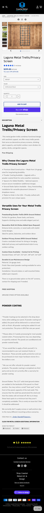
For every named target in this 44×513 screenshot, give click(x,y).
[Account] (37, 7)
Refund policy (7, 505)
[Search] (6, 7)
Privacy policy (16, 505)
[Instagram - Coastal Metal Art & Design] (22, 19)
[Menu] (3, 7)
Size (5, 76)
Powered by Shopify (32, 504)
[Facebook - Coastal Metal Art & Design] (18, 19)
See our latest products (22, 482)
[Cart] (40, 7)
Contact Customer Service (22, 462)
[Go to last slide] (11, 50)
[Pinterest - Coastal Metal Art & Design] (25, 19)
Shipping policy (37, 505)
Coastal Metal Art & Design (17, 504)
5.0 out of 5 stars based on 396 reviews (22, 447)
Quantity (6, 93)
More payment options (22, 114)
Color (5, 84)
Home (3, 16)
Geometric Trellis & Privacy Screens (18, 16)
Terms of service (26, 505)
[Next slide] (38, 50)
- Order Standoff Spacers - (21, 417)
